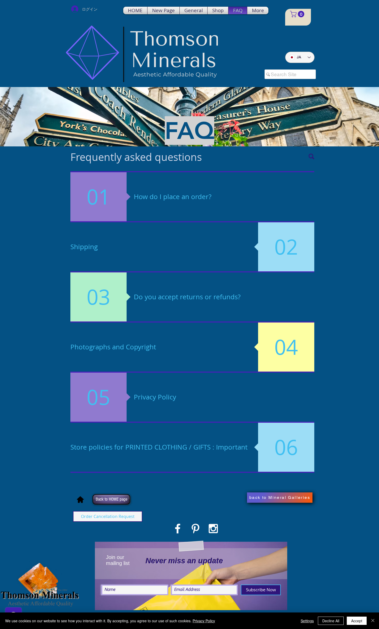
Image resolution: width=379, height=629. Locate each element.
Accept (356, 620)
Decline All (330, 620)
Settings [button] (307, 620)
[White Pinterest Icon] (195, 528)
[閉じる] (373, 621)
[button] (298, 14)
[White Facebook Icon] (177, 528)
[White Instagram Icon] (213, 528)
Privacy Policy (204, 620)
